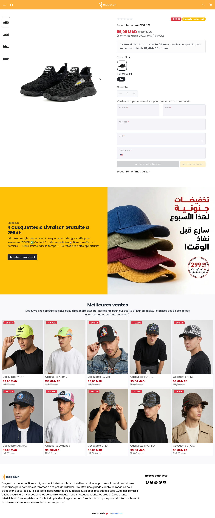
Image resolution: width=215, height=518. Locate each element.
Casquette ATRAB (56, 377)
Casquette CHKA (98, 446)
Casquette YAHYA (13, 377)
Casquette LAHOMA (15, 446)
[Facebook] (147, 482)
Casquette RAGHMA (142, 446)
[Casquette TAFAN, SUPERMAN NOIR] (107, 347)
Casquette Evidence (57, 446)
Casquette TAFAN (99, 377)
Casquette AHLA (183, 377)
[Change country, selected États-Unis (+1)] (121, 155)
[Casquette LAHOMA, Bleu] (22, 416)
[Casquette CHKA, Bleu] (107, 416)
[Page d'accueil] (107, 4)
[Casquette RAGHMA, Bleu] (150, 416)
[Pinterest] (160, 482)
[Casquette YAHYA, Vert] (22, 347)
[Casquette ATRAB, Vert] (64, 347)
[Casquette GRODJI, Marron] (192, 416)
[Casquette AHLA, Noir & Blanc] (192, 347)
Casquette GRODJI (184, 446)
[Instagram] (152, 482)
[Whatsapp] (156, 482)
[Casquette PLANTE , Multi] (150, 347)
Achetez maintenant (22, 257)
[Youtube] (165, 482)
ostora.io (117, 513)
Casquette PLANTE (141, 377)
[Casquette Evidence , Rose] (64, 416)
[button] (100, 80)
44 (121, 79)
